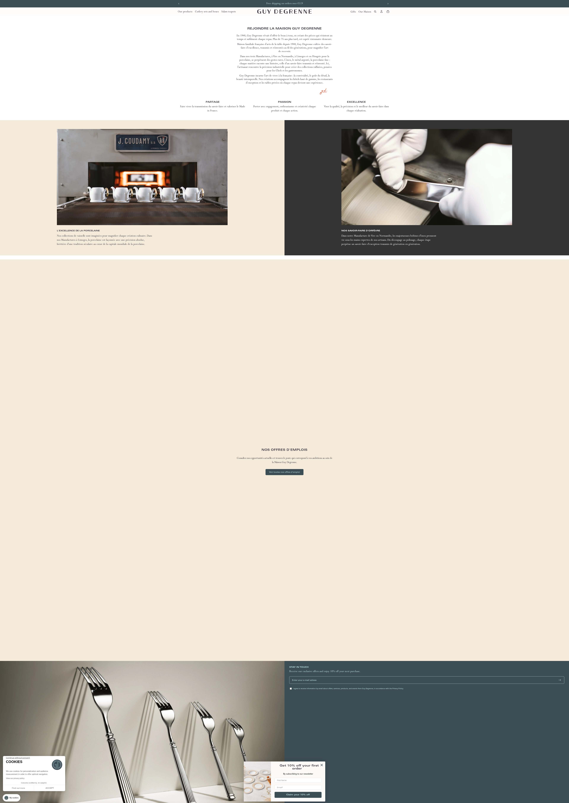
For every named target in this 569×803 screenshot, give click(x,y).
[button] (11, 798)
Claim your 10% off (298, 795)
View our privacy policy (15, 778)
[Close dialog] (321, 765)
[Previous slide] (179, 3)
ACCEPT (49, 788)
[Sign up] (560, 680)
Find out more (18, 788)
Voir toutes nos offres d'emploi (284, 472)
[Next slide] (388, 3)
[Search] (375, 11)
